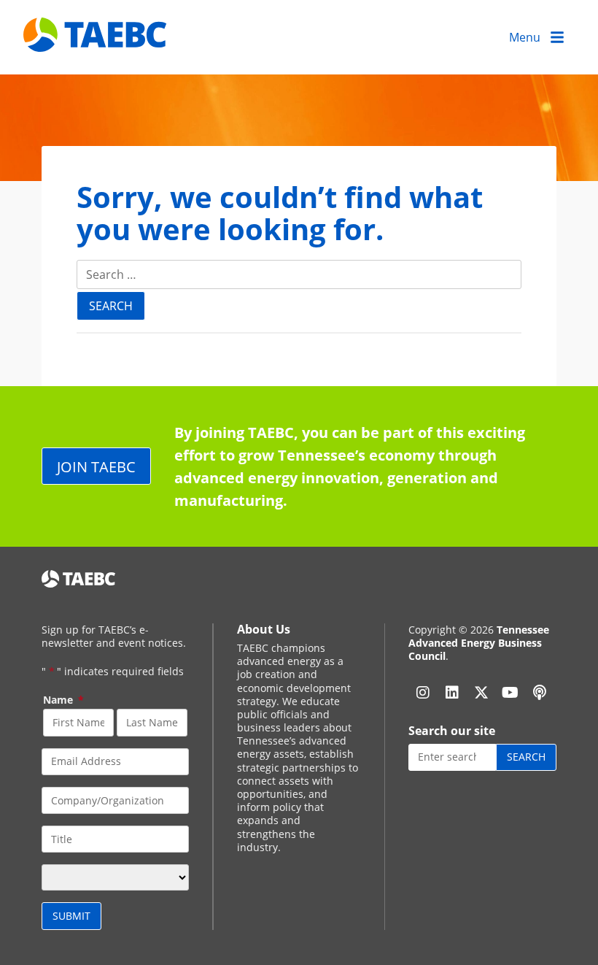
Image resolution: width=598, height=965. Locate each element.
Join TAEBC (96, 466)
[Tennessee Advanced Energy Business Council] (96, 40)
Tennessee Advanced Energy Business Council (478, 643)
